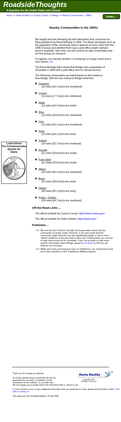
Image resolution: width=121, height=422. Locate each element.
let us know (87, 243)
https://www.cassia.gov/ (92, 213)
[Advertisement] (14, 79)
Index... (111, 16)
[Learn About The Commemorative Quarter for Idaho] (14, 182)
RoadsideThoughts (35, 4)
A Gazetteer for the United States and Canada (33, 10)
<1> (51, 61)
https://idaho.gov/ (87, 218)
